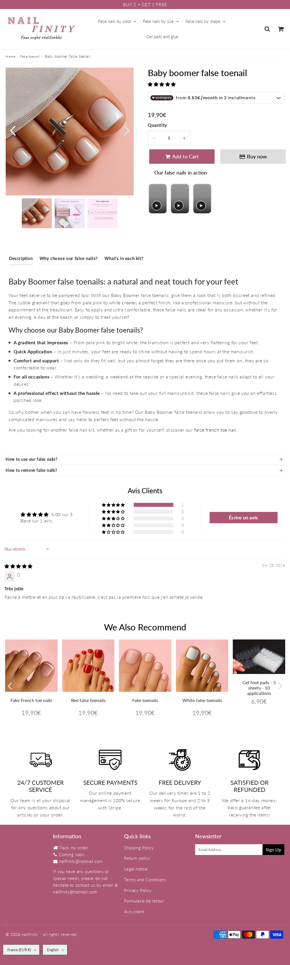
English (53, 949)
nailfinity (30, 934)
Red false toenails (88, 700)
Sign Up (273, 849)
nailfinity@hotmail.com (81, 861)
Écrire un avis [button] (243, 517)
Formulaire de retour (144, 900)
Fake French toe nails (31, 700)
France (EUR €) (19, 949)
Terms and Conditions (145, 879)
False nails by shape (202, 21)
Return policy (137, 858)
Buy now (255, 156)
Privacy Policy (138, 890)
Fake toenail (30, 56)
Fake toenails (145, 700)
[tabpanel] (36, 213)
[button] (162, 84)
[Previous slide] (154, 198)
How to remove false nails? (31, 470)
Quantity (157, 125)
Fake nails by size (158, 21)
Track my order (73, 847)
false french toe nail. (216, 429)
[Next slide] (206, 198)
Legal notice (136, 868)
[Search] (267, 29)
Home (10, 56)
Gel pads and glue (162, 36)
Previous (12, 129)
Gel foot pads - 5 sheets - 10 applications (259, 688)
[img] (19, 566)
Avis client (134, 911)
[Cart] (280, 29)
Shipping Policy (139, 847)
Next (127, 129)
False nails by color (114, 21)
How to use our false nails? (31, 459)
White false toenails (202, 700)
